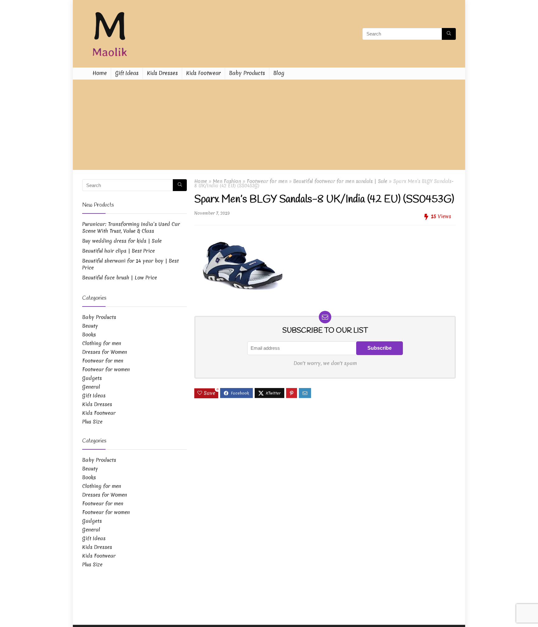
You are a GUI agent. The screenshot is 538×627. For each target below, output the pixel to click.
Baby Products (247, 73)
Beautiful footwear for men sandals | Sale (340, 181)
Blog (278, 73)
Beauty (90, 325)
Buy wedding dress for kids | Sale (122, 240)
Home (99, 73)
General (91, 386)
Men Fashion (227, 181)
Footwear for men (267, 181)
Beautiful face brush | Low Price (119, 277)
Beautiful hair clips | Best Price (118, 250)
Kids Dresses (162, 73)
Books (89, 334)
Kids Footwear (203, 73)
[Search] (449, 34)
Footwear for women (106, 369)
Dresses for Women (104, 352)
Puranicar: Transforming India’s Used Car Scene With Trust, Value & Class (131, 227)
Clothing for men (101, 343)
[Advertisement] (269, 126)
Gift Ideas (127, 73)
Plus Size (92, 421)
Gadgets (92, 378)
